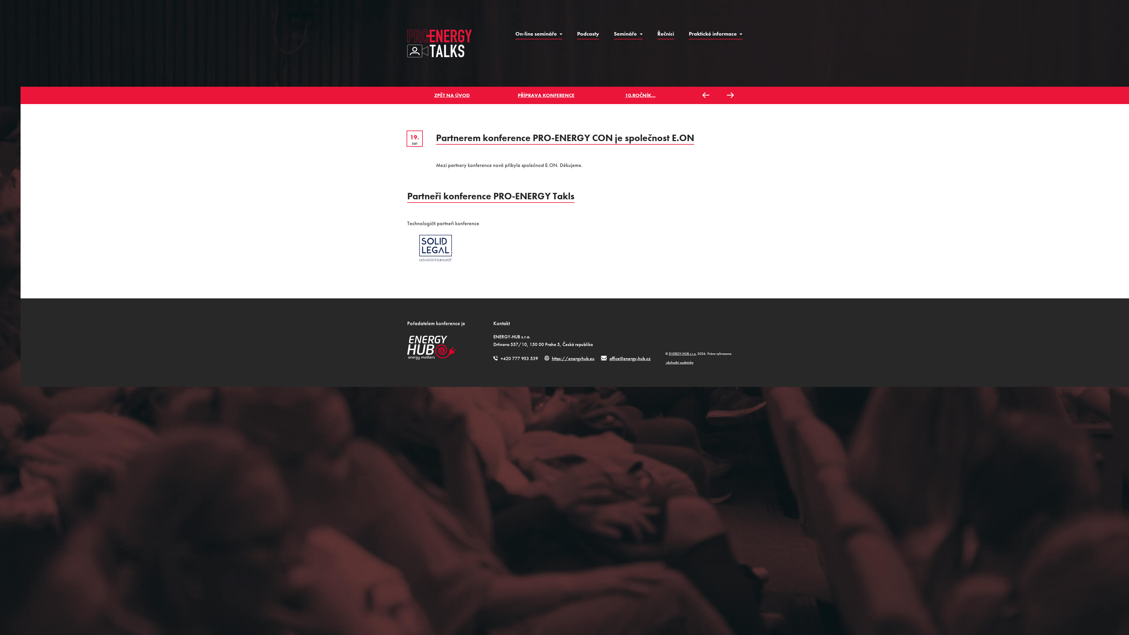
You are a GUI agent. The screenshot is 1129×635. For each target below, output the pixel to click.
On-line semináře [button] (536, 33)
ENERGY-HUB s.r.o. (683, 353)
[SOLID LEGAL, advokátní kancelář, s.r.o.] (435, 248)
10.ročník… (640, 95)
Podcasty (588, 33)
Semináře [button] (626, 33)
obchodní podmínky (679, 362)
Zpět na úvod (452, 95)
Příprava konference (546, 95)
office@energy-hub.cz (630, 358)
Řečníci (665, 33)
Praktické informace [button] (713, 33)
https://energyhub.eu (573, 358)
